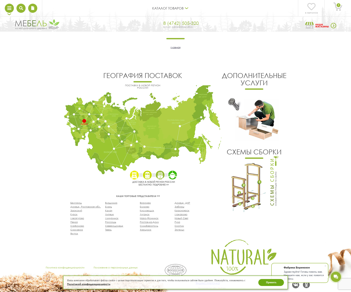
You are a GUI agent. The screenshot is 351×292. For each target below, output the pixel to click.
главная (175, 47)
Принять (271, 282)
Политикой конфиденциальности (88, 284)
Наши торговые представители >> (138, 196)
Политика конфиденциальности (65, 267)
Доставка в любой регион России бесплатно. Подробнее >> (153, 183)
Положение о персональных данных (115, 267)
